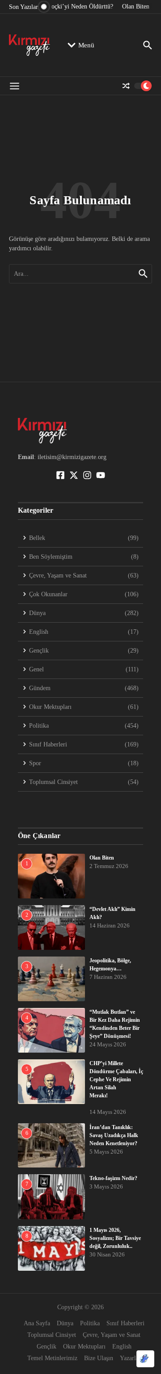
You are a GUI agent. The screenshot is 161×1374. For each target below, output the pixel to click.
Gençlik (46, 1346)
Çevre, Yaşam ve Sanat (111, 1335)
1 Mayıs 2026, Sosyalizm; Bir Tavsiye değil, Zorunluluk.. (115, 1238)
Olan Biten (101, 858)
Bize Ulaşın (98, 1358)
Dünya (65, 1323)
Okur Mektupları (84, 1346)
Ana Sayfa (37, 1323)
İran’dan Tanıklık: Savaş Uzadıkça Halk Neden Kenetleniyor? (113, 1135)
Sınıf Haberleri (125, 1323)
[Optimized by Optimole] (145, 1358)
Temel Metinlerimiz (52, 1358)
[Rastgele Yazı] (126, 85)
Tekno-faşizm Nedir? (113, 1178)
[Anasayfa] (30, 45)
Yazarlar (130, 1358)
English (121, 1346)
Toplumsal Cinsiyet (51, 1335)
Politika (90, 1323)
